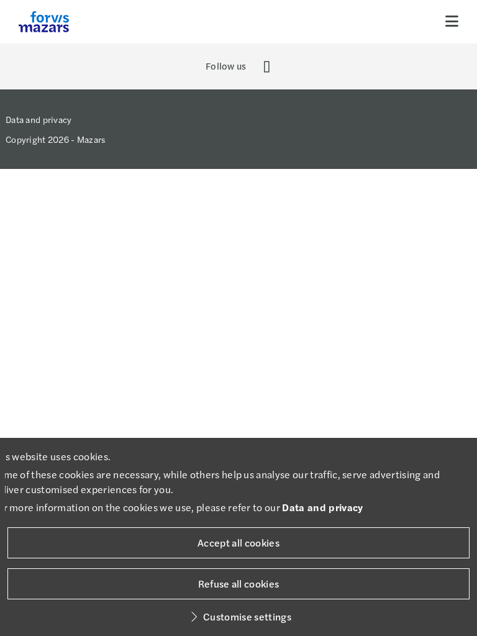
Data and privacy (38, 119)
